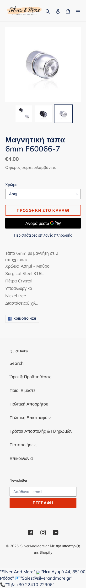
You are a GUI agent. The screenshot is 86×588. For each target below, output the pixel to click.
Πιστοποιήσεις (23, 445)
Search (17, 363)
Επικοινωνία (21, 458)
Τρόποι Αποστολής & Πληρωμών (41, 431)
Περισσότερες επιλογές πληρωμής (43, 235)
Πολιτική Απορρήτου (29, 404)
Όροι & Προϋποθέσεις (30, 377)
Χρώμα (11, 184)
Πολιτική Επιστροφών (30, 417)
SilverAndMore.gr (34, 546)
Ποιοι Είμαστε (22, 390)
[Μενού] (78, 10)
